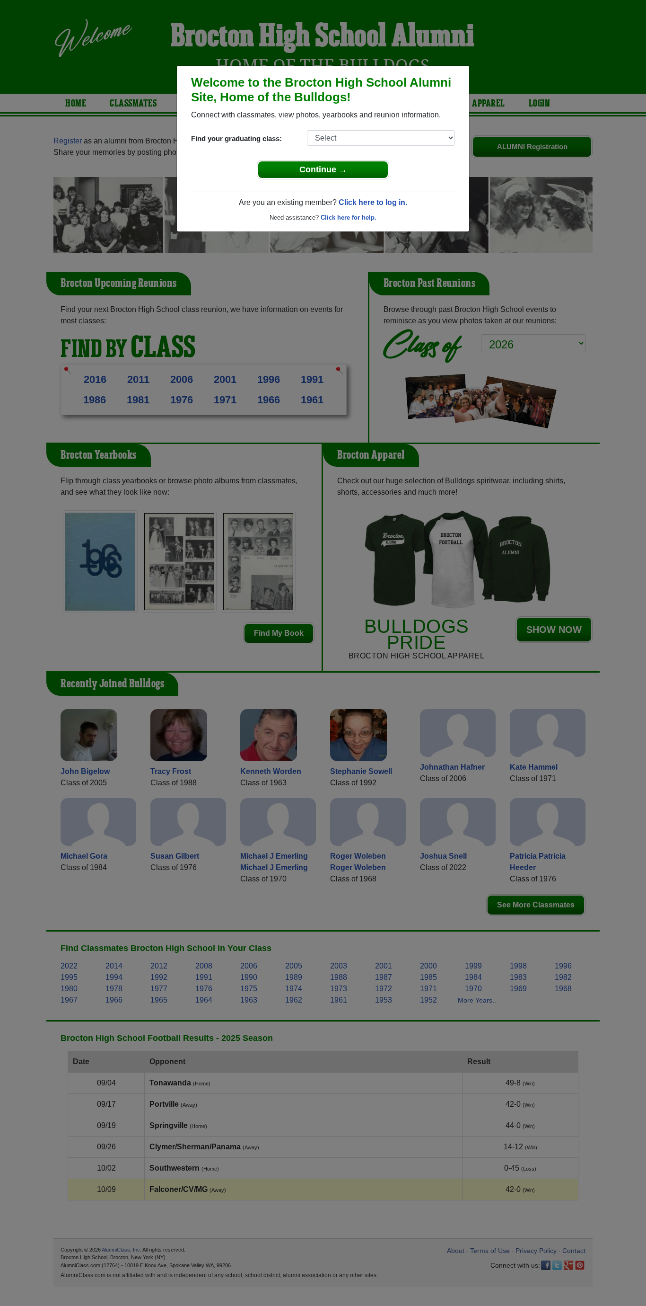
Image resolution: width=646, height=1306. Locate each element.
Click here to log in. (373, 202)
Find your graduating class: (236, 138)
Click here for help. (348, 217)
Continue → (323, 169)
